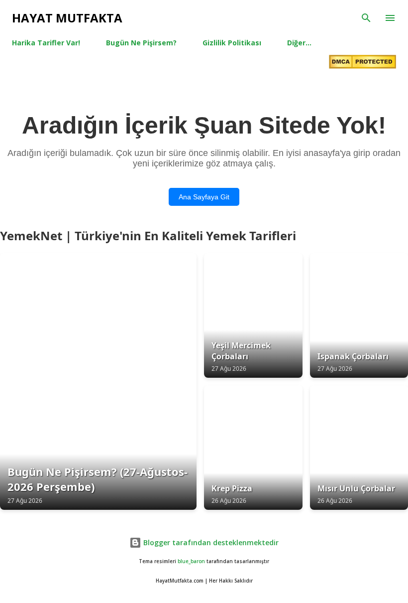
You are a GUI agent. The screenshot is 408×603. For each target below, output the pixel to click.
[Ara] (366, 18)
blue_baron (191, 561)
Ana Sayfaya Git (204, 197)
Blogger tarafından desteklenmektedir (210, 542)
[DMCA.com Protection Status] (362, 63)
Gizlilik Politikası (232, 42)
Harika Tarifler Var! (46, 42)
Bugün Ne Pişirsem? (141, 42)
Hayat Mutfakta (67, 17)
